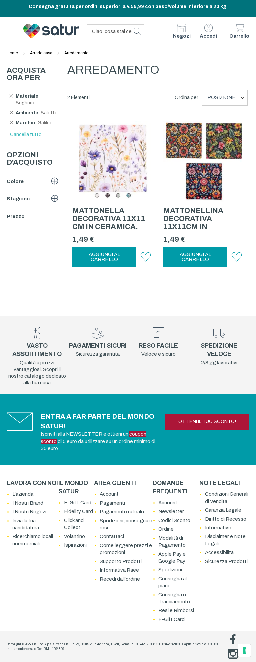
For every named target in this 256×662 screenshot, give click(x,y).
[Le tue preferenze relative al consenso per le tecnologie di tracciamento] (244, 650)
